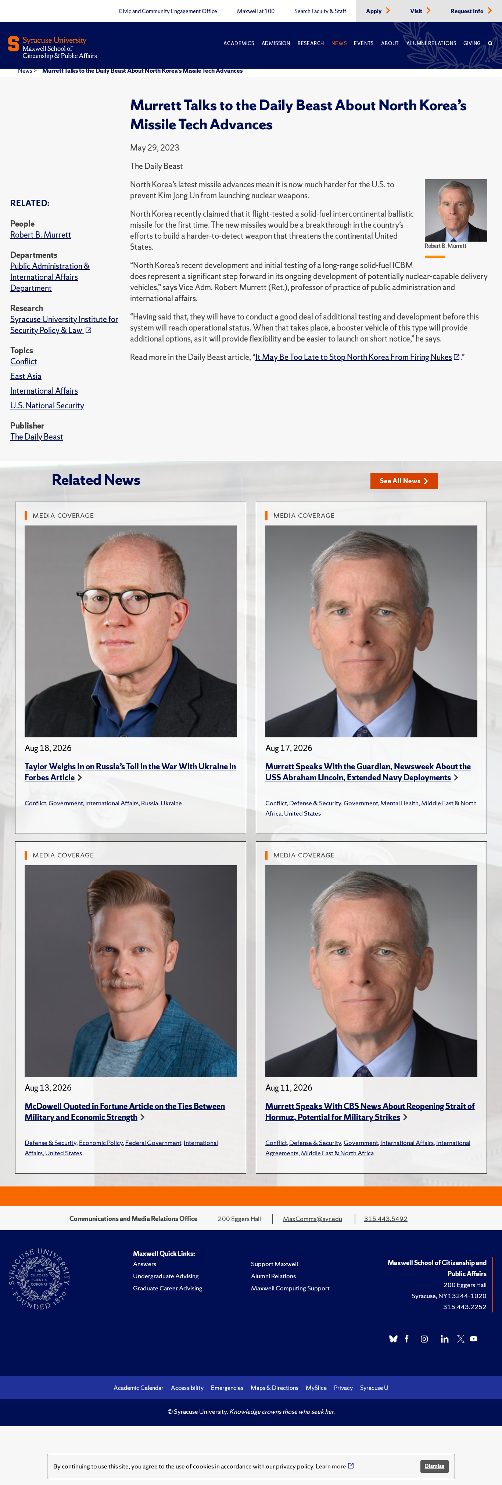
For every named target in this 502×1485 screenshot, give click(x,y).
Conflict (23, 361)
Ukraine (171, 803)
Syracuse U (374, 1388)
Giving (472, 43)
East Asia (26, 376)
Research (311, 43)
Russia (149, 803)
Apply (374, 11)
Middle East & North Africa (337, 1153)
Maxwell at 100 (256, 11)
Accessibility (187, 1388)
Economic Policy (101, 1142)
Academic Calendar (139, 1388)
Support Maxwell (274, 1264)
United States (302, 813)
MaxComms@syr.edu (312, 1218)
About (390, 43)
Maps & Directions (274, 1388)
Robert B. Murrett (40, 235)
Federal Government (153, 1142)
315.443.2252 (465, 1306)
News (339, 43)
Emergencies (227, 1388)
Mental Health (399, 803)
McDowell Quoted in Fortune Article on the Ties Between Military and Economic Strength (125, 1112)
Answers (144, 1264)
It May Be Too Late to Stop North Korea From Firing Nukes (353, 357)
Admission (276, 43)
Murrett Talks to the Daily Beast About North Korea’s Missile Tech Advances (142, 70)
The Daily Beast (36, 436)
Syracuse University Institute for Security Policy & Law (64, 325)
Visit (416, 11)
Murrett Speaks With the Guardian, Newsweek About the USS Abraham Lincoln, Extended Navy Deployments (368, 772)
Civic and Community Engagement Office (168, 11)
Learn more (331, 1466)
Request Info (468, 11)
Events (364, 43)
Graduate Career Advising (167, 1288)
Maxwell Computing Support (290, 1288)
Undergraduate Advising (166, 1276)
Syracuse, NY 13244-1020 (449, 1295)
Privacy (343, 1388)
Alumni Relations (431, 43)
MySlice (316, 1388)
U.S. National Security (47, 405)
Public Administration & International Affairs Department (50, 277)
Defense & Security (315, 803)
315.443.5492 (386, 1218)
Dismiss (434, 1466)
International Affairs (44, 391)
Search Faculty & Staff (320, 11)
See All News (400, 481)
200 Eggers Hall (465, 1284)
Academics (238, 43)
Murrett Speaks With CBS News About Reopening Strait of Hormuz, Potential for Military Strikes (370, 1112)
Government (66, 803)
